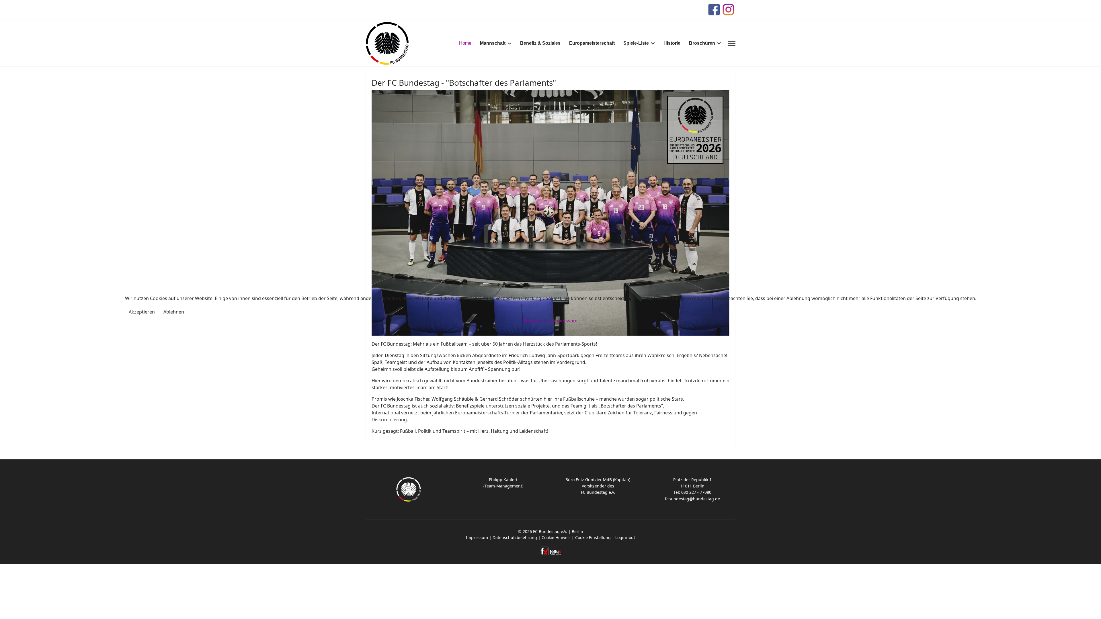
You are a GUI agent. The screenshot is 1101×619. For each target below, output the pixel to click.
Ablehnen (173, 312)
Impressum (565, 321)
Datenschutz (537, 321)
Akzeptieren (142, 312)
